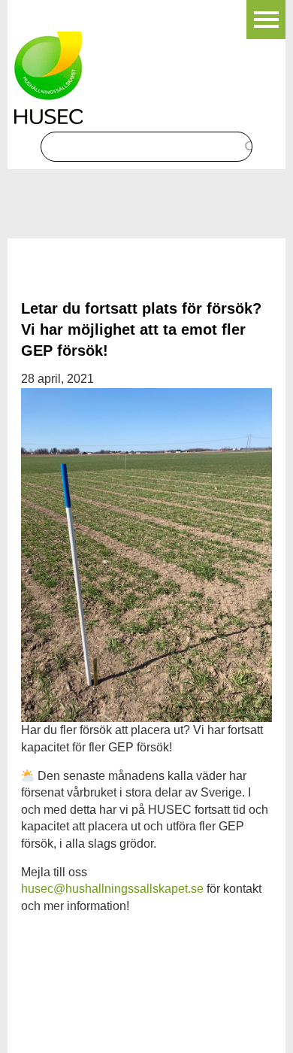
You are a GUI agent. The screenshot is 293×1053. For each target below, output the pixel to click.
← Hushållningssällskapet (84, 8)
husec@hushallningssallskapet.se (112, 888)
